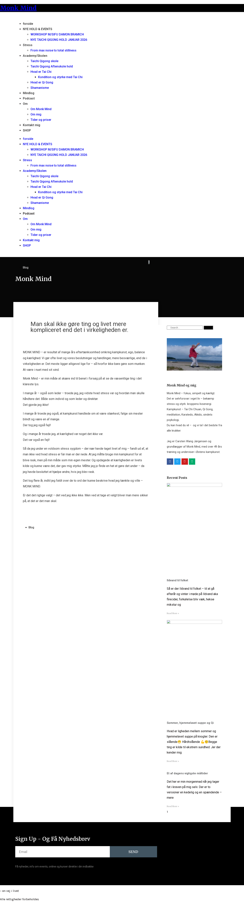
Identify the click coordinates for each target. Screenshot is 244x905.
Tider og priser (40, 120)
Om (25, 104)
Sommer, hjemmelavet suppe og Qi (190, 723)
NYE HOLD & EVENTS (37, 29)
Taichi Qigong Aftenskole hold (51, 66)
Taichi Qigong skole (44, 61)
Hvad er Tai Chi (40, 72)
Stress (27, 45)
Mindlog (28, 93)
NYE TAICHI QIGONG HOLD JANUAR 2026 (58, 40)
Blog (25, 267)
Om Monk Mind (40, 109)
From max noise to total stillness (53, 50)
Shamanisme (39, 88)
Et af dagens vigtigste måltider (187, 773)
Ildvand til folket (177, 580)
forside (28, 24)
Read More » (173, 613)
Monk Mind (18, 8)
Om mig (35, 114)
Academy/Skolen (35, 56)
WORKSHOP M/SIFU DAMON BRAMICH (57, 34)
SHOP (27, 130)
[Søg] (208, 328)
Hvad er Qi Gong (41, 82)
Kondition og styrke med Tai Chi (60, 77)
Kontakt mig (31, 125)
